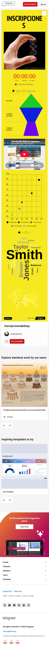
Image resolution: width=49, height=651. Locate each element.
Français (31, 596)
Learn (5, 575)
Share (8, 318)
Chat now (18, 591)
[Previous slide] (4, 425)
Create (5, 562)
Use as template (30, 4)
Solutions (6, 571)
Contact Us (7, 591)
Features (6, 566)
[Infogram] (8, 4)
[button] (24, 84)
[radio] (17, 91)
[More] (44, 13)
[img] (31, 129)
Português (18, 596)
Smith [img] (24, 254)
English (5, 596)
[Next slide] (9, 425)
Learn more (24, 527)
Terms (5, 631)
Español (24, 596)
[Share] (6, 341)
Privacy (13, 631)
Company (7, 579)
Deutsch (11, 596)
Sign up (43, 4)
